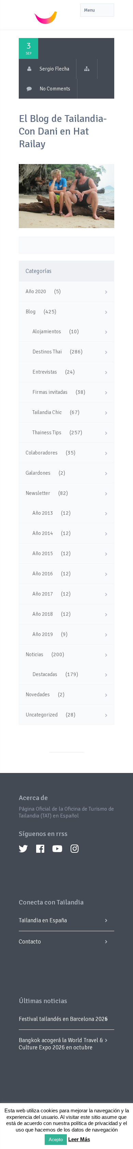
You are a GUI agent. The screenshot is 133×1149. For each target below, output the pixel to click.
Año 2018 (42, 614)
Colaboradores (42, 453)
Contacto (30, 941)
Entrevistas (44, 372)
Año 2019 (42, 634)
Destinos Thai (47, 352)
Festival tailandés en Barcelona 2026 (63, 1019)
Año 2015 (42, 553)
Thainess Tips (46, 432)
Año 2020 (36, 291)
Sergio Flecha (54, 69)
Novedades (38, 694)
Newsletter (38, 493)
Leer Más (79, 1139)
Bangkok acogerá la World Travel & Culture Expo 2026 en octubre (61, 1044)
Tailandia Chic (47, 412)
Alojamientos (46, 331)
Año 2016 (42, 574)
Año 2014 (42, 533)
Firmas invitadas (50, 392)
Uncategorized (42, 715)
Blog (30, 312)
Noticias (34, 654)
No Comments (55, 89)
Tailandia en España (43, 920)
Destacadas (44, 674)
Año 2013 (42, 513)
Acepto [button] (56, 1139)
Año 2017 (42, 594)
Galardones (38, 473)
